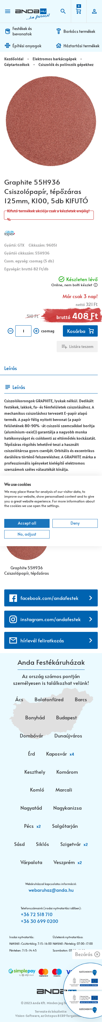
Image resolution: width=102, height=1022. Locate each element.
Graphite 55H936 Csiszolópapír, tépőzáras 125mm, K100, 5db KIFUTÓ (26, 571)
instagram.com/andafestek (50, 619)
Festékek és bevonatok (22, 31)
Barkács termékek (79, 31)
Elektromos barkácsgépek (54, 58)
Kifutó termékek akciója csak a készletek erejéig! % (48, 215)
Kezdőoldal (14, 58)
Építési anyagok (26, 45)
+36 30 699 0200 (39, 921)
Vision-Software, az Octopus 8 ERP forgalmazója (50, 1016)
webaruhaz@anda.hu (51, 890)
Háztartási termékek (81, 45)
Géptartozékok (16, 64)
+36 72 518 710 (36, 914)
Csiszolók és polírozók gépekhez (66, 64)
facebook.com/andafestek (49, 598)
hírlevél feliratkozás (42, 640)
